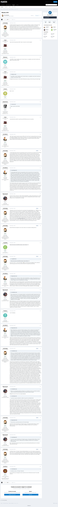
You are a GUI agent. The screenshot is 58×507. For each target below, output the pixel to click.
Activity (17, 4)
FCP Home (2, 4)
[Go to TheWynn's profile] (5, 315)
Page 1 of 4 (13, 19)
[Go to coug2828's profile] (5, 247)
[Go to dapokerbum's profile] (5, 106)
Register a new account (12, 494)
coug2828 (5, 242)
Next (8, 19)
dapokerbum (5, 101)
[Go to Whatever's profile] (5, 62)
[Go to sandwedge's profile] (3, 16)
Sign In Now (30, 494)
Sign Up (55, 1)
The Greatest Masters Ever (21, 218)
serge (5, 40)
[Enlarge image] (23, 262)
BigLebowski (5, 193)
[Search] (56, 4)
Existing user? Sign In (48, 1)
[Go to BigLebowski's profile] (5, 198)
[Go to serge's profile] (5, 45)
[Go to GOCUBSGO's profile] (5, 139)
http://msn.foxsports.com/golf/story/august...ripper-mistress (18, 244)
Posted (12, 57)
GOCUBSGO (5, 134)
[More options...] (40, 23)
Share (32, 15)
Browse (13, 4)
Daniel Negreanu (8, 4)
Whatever (5, 57)
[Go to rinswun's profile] (5, 93)
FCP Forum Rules (46, 17)
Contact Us (29, 505)
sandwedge (5, 22)
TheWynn (5, 310)
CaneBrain (5, 466)
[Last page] (9, 19)
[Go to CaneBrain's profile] (5, 471)
